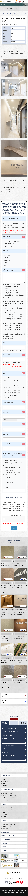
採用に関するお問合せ (8, 826)
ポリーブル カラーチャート (9, 745)
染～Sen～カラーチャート (8, 752)
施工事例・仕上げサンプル (11, 13)
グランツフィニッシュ (7, 759)
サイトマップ (4, 850)
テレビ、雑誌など (10, 470)
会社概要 (3, 804)
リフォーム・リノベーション (13, 390)
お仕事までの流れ (7, 793)
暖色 (12, 33)
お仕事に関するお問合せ (9, 824)
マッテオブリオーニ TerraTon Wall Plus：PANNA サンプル (7, 638)
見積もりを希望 (9, 246)
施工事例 (13, 28)
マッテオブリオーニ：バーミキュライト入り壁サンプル (20, 685)
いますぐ (7, 255)
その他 (7, 398)
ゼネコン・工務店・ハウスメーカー (13, 381)
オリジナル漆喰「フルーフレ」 (9, 728)
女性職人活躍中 (7, 816)
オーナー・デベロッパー (12, 385)
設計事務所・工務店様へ (7, 790)
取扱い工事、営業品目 (7, 775)
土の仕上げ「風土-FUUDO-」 (9, 755)
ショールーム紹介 (7, 807)
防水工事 (5, 783)
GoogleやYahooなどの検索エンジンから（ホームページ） (13, 474)
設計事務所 (8, 378)
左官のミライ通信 (5, 839)
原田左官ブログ (5, 832)
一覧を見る (14, 718)
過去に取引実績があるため (12, 467)
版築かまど (4, 846)
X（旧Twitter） (9, 482)
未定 (6, 265)
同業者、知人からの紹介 (12, 460)
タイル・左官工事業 (11, 395)
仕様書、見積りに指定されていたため (13, 464)
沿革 (4, 812)
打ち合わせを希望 (10, 244)
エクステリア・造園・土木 (12, 393)
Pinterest (8, 485)
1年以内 (7, 260)
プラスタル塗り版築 (7, 735)
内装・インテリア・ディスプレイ (14, 388)
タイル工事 (6, 781)
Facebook (8, 480)
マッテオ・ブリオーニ (16, 31)
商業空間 (13, 41)
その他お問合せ (7, 828)
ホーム (2, 13)
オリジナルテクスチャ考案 (9, 795)
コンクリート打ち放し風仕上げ (10, 732)
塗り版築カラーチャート (8, 738)
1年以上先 (8, 263)
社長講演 (5, 814)
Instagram (8, 477)
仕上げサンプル (8, 557)
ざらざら (13, 39)
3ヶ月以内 (8, 258)
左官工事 (5, 779)
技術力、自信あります (8, 798)
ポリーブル (4, 742)
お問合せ (3, 820)
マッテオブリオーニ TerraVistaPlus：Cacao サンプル (6, 685)
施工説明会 (6, 800)
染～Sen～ (4, 749)
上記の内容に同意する (14, 515)
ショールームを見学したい (12, 241)
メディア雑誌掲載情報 (8, 810)
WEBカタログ (5, 843)
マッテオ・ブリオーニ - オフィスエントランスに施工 (7, 614)
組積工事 (5, 785)
